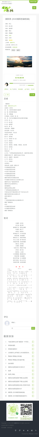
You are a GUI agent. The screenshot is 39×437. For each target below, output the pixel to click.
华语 (13, 50)
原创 (10, 35)
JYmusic (31, 433)
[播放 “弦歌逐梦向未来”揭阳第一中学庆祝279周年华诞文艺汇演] (33, 342)
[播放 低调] (33, 371)
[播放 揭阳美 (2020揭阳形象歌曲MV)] (33, 396)
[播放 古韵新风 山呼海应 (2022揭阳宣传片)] (33, 353)
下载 (27, 89)
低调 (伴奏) (11, 374)
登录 (32, 1)
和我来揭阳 (11, 345)
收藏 (20, 89)
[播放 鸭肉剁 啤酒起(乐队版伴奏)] (33, 360)
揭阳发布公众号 (12, 106)
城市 (18, 50)
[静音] (26, 85)
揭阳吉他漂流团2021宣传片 (16, 367)
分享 (33, 89)
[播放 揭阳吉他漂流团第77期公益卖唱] (33, 381)
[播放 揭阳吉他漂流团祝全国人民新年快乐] (33, 385)
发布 (33, 328)
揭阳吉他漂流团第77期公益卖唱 (18, 381)
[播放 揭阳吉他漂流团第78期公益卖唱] (33, 378)
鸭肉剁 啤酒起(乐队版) (15, 356)
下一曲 (32, 94)
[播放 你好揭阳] (33, 363)
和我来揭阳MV (12, 349)
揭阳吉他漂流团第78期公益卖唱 (18, 378)
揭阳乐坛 (12, 42)
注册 (35, 1)
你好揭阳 (11, 363)
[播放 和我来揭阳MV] (33, 349)
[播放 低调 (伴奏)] (33, 374)
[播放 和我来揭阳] (33, 345)
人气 (12, 89)
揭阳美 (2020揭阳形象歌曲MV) (17, 396)
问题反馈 (14, 47)
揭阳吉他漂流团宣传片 (15, 388)
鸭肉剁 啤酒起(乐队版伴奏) (16, 360)
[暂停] (6, 84)
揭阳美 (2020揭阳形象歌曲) (16, 392)
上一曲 (7, 94)
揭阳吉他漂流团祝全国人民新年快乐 (19, 385)
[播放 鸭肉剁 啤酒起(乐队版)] (33, 356)
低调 (9, 370)
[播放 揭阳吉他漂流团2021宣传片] (33, 367)
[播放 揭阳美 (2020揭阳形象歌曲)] (33, 392)
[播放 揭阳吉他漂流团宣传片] (33, 389)
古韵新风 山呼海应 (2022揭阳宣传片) (19, 352)
